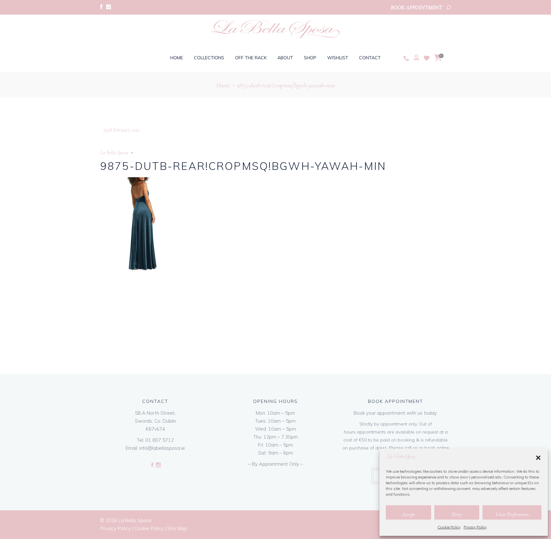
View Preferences (512, 514)
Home (223, 85)
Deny (457, 514)
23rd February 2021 (121, 130)
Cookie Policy (448, 527)
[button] (538, 458)
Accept (408, 514)
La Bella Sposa (114, 152)
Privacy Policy (475, 527)
